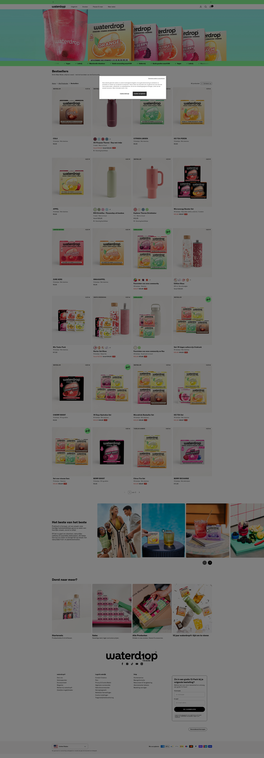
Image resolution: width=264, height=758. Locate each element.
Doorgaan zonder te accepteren (156, 78)
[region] (132, 87)
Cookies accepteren (139, 93)
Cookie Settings (124, 93)
